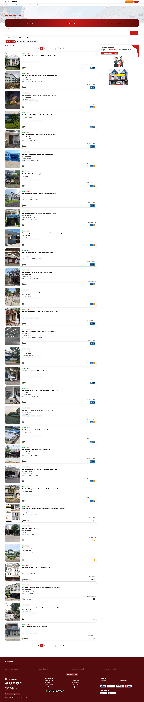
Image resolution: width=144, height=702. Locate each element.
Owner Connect (23, 4)
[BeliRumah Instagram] (6, 683)
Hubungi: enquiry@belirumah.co (52, 686)
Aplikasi (136, 4)
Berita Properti (75, 682)
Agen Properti (48, 687)
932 (60, 48)
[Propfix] (112, 693)
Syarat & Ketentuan (49, 680)
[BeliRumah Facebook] (21, 683)
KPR (37, 4)
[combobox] (67, 33)
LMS (40, 4)
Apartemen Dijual (123, 680)
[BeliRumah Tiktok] (10, 683)
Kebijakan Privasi (75, 680)
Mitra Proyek (75, 684)
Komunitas (47, 682)
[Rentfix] (103, 693)
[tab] (11, 41)
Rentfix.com (74, 687)
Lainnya (44, 4)
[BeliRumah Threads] (14, 683)
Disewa (11, 4)
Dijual (7, 4)
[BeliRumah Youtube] (17, 683)
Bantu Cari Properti (31, 4)
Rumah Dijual (103, 680)
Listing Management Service (78, 686)
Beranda (7, 28)
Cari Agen (16, 4)
